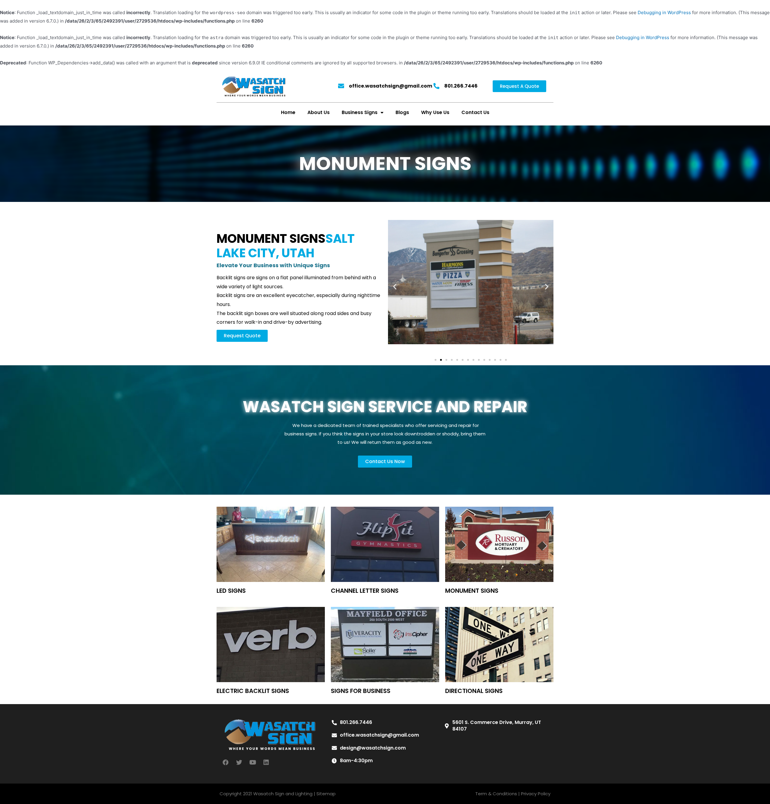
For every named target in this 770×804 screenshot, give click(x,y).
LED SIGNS (231, 590)
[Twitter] (239, 762)
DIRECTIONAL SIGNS (474, 691)
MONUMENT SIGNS (471, 590)
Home (288, 112)
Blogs (402, 112)
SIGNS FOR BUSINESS (360, 691)
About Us (318, 112)
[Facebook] (226, 762)
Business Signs (359, 112)
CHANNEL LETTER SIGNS (365, 590)
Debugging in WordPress (664, 12)
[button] (519, 86)
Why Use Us (435, 112)
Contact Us (475, 112)
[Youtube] (253, 762)
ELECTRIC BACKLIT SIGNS (253, 691)
